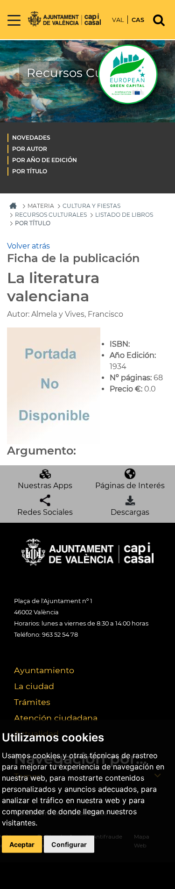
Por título (29, 171)
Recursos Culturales (51, 214)
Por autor (29, 148)
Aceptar (22, 844)
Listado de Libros (124, 214)
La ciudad (34, 686)
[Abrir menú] (14, 20)
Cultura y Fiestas (91, 205)
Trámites (32, 702)
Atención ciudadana (56, 718)
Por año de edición (44, 160)
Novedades (31, 137)
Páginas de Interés (130, 485)
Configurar (69, 844)
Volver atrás (28, 246)
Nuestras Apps (45, 485)
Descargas (130, 512)
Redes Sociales (45, 512)
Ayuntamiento (44, 670)
